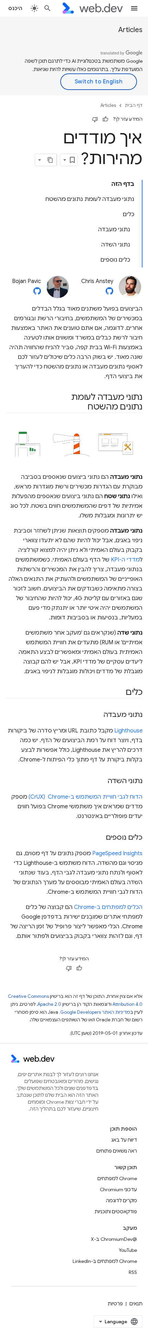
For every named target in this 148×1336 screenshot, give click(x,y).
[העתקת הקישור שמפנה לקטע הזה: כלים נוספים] (99, 838)
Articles (130, 30)
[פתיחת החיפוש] (47, 8)
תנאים (135, 1303)
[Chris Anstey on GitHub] (109, 293)
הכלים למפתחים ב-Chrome (108, 907)
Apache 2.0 (49, 1004)
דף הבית (133, 105)
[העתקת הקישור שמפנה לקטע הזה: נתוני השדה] (101, 781)
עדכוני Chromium (118, 1189)
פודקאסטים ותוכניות (116, 1211)
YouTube (128, 1250)
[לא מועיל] (95, 119)
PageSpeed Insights (117, 853)
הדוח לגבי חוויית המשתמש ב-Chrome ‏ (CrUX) (85, 796)
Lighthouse (128, 730)
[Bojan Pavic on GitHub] (37, 293)
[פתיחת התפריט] (134, 8)
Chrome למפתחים (117, 1178)
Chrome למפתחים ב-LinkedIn (105, 1261)
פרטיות (115, 1303)
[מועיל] (105, 119)
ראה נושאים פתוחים (116, 1151)
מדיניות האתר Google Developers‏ (95, 1012)
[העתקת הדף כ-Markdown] (50, 160)
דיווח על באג (124, 1140)
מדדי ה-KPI (125, 559)
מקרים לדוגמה (121, 1200)
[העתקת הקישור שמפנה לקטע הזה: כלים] (119, 693)
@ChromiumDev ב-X (114, 1239)
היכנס (15, 8)
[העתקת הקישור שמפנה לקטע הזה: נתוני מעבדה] (97, 715)
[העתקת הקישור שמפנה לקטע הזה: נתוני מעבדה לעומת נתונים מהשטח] (81, 407)
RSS (133, 1272)
